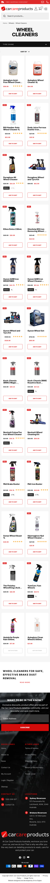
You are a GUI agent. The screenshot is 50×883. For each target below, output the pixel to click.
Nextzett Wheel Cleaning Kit (35, 433)
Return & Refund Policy (34, 767)
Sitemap (4, 787)
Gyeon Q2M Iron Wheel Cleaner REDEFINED (35, 280)
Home (5, 23)
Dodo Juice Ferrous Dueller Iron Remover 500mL (37, 129)
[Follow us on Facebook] (20, 857)
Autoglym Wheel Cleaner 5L (36, 81)
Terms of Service (31, 748)
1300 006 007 (11, 799)
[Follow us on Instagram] (24, 857)
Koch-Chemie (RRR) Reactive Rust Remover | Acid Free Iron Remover (37, 382)
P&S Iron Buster (35, 484)
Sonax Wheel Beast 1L (12, 537)
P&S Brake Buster (11, 484)
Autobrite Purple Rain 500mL (11, 638)
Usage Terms (28, 878)
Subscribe (25, 727)
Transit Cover (30, 774)
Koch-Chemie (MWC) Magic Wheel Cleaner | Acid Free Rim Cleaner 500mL (11, 382)
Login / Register (7, 780)
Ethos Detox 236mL (12, 229)
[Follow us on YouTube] (28, 857)
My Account (6, 774)
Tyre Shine (8, 44)
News (3, 761)
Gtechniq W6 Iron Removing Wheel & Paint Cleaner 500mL (37, 230)
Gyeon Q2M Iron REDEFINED (11, 280)
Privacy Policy (30, 755)
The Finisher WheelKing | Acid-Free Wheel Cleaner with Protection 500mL (12, 587)
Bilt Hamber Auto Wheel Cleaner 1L (11, 129)
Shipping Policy (31, 761)
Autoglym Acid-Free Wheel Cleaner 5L (12, 81)
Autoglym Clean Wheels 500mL (35, 638)
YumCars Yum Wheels (34, 587)
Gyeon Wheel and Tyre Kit (11, 332)
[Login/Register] (36, 8)
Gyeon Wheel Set (36, 331)
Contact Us (5, 767)
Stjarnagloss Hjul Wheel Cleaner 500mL (36, 537)
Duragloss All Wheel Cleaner (10, 178)
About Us (5, 755)
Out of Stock (12, 650)
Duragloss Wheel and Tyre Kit (36, 178)
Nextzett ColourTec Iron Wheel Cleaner (12, 433)
